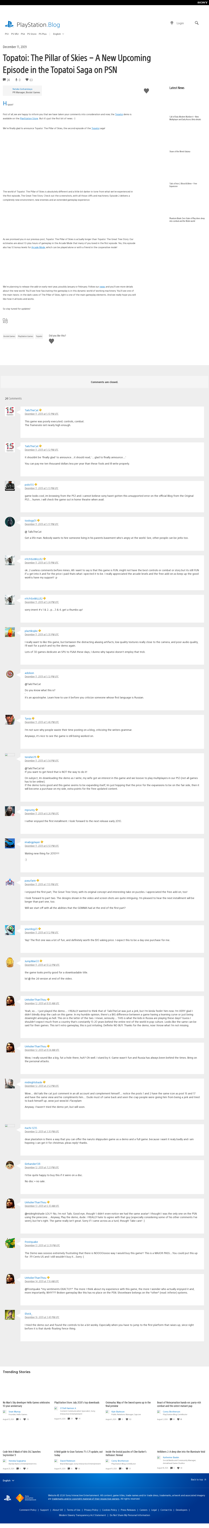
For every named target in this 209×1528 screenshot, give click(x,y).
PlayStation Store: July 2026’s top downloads (76, 1402)
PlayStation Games (25, 336)
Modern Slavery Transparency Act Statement (82, 1515)
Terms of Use (73, 1509)
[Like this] (24, 1419)
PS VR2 (15, 33)
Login (180, 23)
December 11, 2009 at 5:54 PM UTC (42, 760)
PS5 (7, 33)
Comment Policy (27, 1509)
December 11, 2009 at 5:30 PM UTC (42, 634)
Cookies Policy (109, 1509)
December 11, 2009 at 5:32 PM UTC (42, 676)
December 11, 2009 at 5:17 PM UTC (41, 524)
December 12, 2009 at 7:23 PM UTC (42, 1167)
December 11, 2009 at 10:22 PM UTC (42, 964)
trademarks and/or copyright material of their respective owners (85, 1498)
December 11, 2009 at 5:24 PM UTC (42, 602)
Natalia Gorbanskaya (22, 89)
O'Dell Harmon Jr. (68, 1408)
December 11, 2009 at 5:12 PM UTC (41, 449)
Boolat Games (9, 336)
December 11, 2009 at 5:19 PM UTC (41, 562)
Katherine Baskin (171, 1457)
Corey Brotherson (171, 1411)
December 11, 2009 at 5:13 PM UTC (41, 488)
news (102, 286)
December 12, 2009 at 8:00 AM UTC (42, 1003)
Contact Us (166, 1509)
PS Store (32, 33)
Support (44, 1509)
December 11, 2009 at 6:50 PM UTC (42, 845)
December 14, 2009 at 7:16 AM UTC (42, 1281)
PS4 (23, 33)
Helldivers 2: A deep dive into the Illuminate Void (181, 1451)
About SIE (58, 1509)
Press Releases (128, 1509)
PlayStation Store (29, 118)
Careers (143, 1509)
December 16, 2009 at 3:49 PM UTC (42, 1317)
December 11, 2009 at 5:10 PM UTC (41, 413)
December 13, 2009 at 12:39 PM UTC (42, 1245)
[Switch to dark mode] (172, 23)
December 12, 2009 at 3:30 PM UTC (42, 1131)
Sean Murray (15, 1411)
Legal (154, 1509)
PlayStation (38, 24)
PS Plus (43, 33)
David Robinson (67, 1460)
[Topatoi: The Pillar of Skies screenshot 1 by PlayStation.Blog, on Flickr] (47, 229)
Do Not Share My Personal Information (130, 1515)
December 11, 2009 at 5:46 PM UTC (42, 722)
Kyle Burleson (118, 1411)
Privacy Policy (91, 1509)
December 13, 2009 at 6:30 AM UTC (42, 1205)
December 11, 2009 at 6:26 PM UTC (42, 813)
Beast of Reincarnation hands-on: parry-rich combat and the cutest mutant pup (179, 1404)
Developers (181, 1509)
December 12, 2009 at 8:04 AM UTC (42, 1049)
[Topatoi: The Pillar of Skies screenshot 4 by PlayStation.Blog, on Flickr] (91, 276)
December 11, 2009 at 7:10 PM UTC (41, 884)
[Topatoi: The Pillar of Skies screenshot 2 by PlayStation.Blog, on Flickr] (91, 229)
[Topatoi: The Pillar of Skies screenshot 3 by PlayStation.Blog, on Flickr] (47, 276)
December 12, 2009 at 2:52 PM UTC (42, 1085)
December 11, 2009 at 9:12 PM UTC (41, 932)
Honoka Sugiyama (17, 1460)
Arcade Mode (38, 247)
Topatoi (119, 114)
